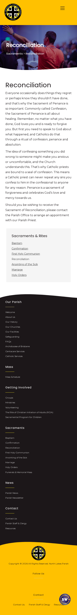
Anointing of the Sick (25, 264)
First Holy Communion (26, 253)
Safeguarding (12, 336)
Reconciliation (12, 447)
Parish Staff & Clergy (16, 523)
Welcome (10, 312)
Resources (10, 528)
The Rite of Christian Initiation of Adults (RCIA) (29, 412)
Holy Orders (19, 275)
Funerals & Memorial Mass (18, 472)
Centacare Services (15, 351)
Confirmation (20, 248)
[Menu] (62, 8)
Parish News (11, 493)
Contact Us (11, 518)
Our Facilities (12, 331)
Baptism (17, 243)
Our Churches (12, 326)
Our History (11, 321)
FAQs (8, 341)
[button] (34, 583)
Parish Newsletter (14, 497)
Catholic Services (14, 356)
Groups (9, 397)
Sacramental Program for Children (23, 417)
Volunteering (12, 407)
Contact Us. (21, 604)
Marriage (17, 269)
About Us (10, 317)
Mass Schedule (12, 377)
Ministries (10, 402)
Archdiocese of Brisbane (17, 346)
